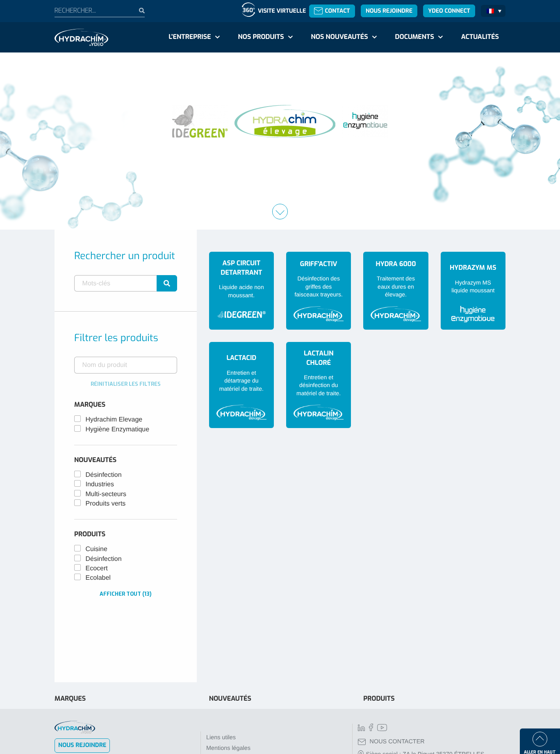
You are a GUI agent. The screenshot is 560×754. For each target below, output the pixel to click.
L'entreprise (189, 37)
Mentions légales (228, 748)
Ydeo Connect (449, 11)
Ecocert (97, 568)
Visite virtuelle (282, 11)
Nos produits (261, 37)
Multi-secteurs (106, 494)
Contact (337, 11)
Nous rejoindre (389, 11)
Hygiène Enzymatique (118, 429)
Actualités (480, 37)
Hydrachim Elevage (114, 419)
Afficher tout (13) (126, 593)
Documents (414, 37)
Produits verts (106, 503)
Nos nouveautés (339, 37)
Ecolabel (98, 577)
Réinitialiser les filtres (126, 383)
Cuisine (96, 549)
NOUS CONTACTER (397, 741)
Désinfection (104, 475)
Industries (100, 484)
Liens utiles (221, 737)
